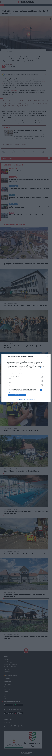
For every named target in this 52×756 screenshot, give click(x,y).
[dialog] (26, 378)
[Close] (48, 357)
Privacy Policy (33, 399)
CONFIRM (17, 394)
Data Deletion (19, 399)
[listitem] (26, 374)
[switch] (41, 376)
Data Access (26, 399)
